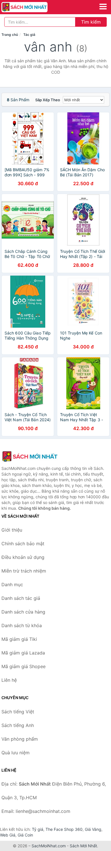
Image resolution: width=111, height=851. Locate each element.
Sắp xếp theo (47, 100)
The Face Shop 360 (64, 829)
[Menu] (103, 6)
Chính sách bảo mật (22, 543)
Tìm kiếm (91, 22)
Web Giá (7, 835)
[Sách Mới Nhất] (29, 456)
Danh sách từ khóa (21, 625)
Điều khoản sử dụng (22, 557)
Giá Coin (25, 835)
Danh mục (12, 584)
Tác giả (29, 34)
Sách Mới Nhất (83, 845)
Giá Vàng (93, 829)
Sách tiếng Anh (17, 725)
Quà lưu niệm (15, 752)
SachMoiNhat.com (49, 845)
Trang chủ (9, 34)
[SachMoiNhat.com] (33, 7)
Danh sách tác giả (20, 598)
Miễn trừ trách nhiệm (23, 571)
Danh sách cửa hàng (23, 612)
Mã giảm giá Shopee (23, 666)
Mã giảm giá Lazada (23, 653)
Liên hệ (9, 680)
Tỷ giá (37, 829)
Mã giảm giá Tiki (19, 639)
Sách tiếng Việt (17, 711)
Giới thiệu (11, 530)
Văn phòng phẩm (19, 739)
